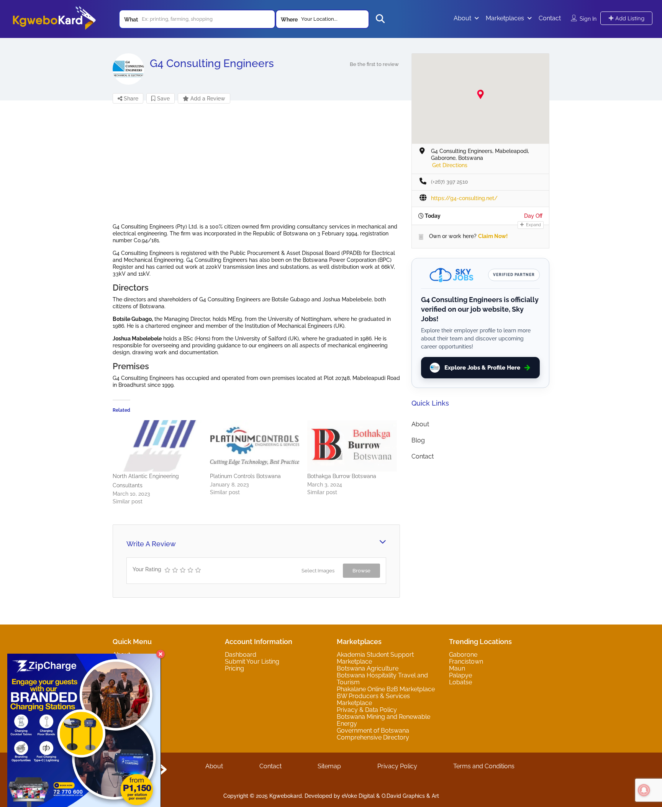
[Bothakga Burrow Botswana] (352, 446)
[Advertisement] (256, 169)
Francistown (466, 661)
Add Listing (629, 18)
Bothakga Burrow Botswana (341, 476)
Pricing (234, 668)
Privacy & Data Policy (367, 709)
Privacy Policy (397, 766)
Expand (533, 224)
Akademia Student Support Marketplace (375, 658)
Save (163, 98)
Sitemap (329, 766)
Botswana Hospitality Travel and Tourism (382, 679)
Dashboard (240, 654)
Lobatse (460, 682)
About (462, 18)
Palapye (460, 675)
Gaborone (463, 654)
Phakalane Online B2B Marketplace (386, 689)
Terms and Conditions (484, 766)
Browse (361, 571)
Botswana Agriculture (367, 668)
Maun (457, 668)
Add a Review (207, 98)
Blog (418, 440)
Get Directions (449, 165)
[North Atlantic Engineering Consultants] (157, 446)
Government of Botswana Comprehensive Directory (373, 734)
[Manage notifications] (644, 790)
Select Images (318, 571)
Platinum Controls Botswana (245, 476)
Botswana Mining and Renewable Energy (383, 720)
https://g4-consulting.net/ (464, 198)
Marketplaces (505, 18)
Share (130, 98)
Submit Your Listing (252, 661)
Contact (550, 18)
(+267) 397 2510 (449, 182)
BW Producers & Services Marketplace (373, 699)
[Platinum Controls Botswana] (255, 446)
